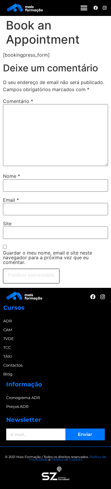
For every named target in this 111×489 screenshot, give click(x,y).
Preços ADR (17, 406)
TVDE (8, 338)
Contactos (12, 365)
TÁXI (7, 356)
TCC (7, 347)
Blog (7, 374)
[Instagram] (104, 8)
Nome (11, 176)
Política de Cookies (67, 459)
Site (7, 223)
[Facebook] (96, 8)
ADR (7, 321)
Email (11, 200)
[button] (84, 8)
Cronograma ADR (23, 397)
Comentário (18, 101)
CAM (7, 329)
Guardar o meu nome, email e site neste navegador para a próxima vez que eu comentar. (47, 257)
